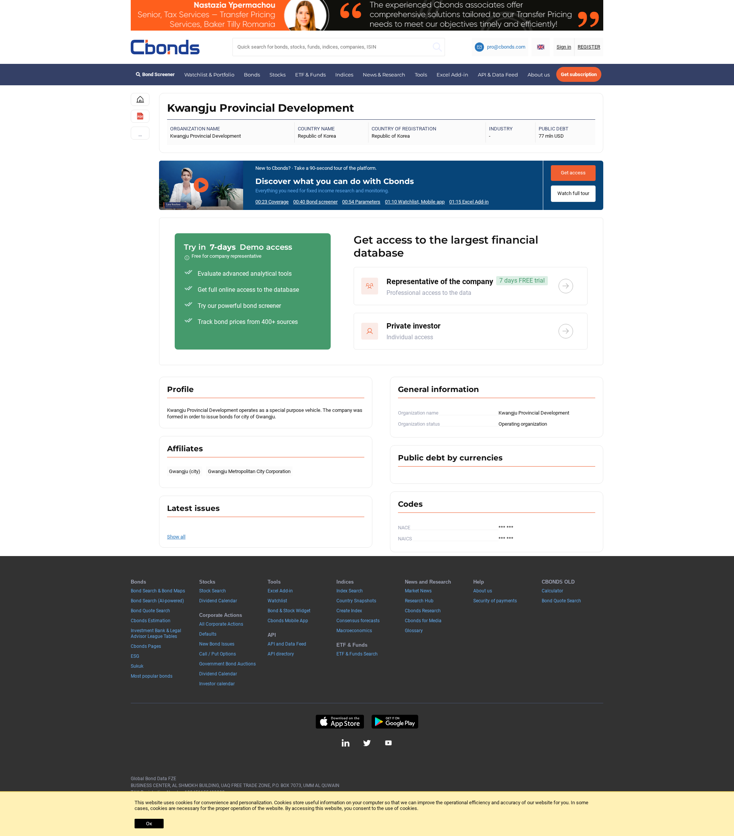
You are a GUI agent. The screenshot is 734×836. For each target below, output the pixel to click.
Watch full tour (573, 193)
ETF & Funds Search (357, 654)
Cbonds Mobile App (288, 620)
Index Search (349, 591)
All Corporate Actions (221, 624)
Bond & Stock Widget (289, 610)
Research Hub (419, 600)
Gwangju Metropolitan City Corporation (249, 471)
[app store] (340, 722)
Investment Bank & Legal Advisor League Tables (156, 633)
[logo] (165, 47)
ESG (135, 656)
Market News (418, 591)
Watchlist (277, 600)
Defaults (207, 634)
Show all (176, 537)
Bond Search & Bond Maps (158, 591)
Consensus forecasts (358, 620)
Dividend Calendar (218, 600)
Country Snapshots (356, 600)
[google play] (395, 722)
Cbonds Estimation (151, 620)
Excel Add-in (452, 75)
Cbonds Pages (146, 646)
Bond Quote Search (150, 610)
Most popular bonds (151, 676)
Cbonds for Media (423, 620)
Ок (149, 823)
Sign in (564, 47)
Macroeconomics (354, 630)
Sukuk (137, 666)
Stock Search (212, 591)
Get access (573, 173)
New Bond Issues (216, 644)
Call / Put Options (217, 654)
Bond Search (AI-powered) (157, 600)
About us (539, 75)
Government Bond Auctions (227, 664)
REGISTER (589, 47)
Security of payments (495, 600)
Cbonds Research (423, 610)
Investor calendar (217, 683)
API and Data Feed (287, 644)
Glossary (414, 630)
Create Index (349, 610)
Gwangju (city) (184, 471)
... (140, 134)
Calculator (552, 591)
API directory (281, 654)
